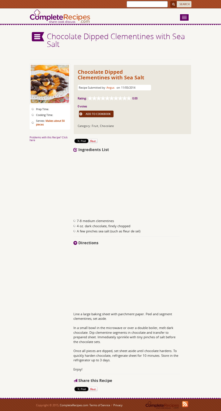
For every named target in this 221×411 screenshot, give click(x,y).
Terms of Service (99, 405)
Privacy (118, 405)
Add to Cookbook (98, 114)
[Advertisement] (132, 184)
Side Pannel (38, 37)
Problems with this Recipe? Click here (49, 139)
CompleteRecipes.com (74, 405)
